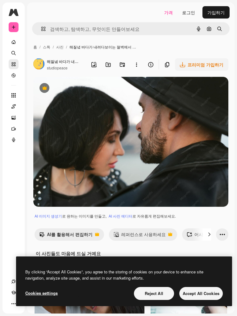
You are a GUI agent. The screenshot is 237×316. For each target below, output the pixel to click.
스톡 (46, 46)
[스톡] (14, 64)
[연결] (14, 281)
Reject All (154, 293)
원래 (68, 88)
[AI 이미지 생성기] (14, 118)
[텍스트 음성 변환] (14, 140)
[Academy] (14, 292)
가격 (168, 12)
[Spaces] (14, 106)
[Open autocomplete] (40, 29)
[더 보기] (14, 304)
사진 (60, 46)
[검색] (14, 53)
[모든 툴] (14, 95)
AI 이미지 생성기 (48, 215)
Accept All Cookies (201, 293)
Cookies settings (41, 293)
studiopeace (57, 67)
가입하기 (216, 12)
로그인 (188, 12)
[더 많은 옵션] (136, 64)
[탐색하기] (14, 75)
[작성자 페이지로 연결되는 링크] (38, 64)
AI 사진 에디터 (120, 215)
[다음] (209, 234)
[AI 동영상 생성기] (14, 129)
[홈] (14, 42)
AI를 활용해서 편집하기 (66, 235)
